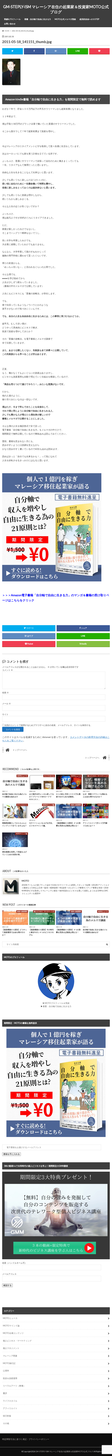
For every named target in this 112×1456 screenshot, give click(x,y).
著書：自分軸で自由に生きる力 (37, 19)
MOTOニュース (10, 1318)
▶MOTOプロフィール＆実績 (56, 1003)
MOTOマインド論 (11, 1325)
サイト (5, 714)
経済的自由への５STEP (89, 19)
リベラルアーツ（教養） (14, 1385)
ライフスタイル (10, 1401)
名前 (5, 692)
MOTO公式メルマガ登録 (65, 19)
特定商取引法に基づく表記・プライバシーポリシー (25, 1439)
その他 (6, 1423)
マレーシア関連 (10, 1355)
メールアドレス (9, 1274)
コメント (7, 670)
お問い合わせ (9, 24)
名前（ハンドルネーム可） (14, 1263)
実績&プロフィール (12, 19)
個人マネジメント (11, 1348)
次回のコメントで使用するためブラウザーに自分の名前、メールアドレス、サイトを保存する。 (48, 725)
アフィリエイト (10, 1408)
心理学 (6, 1370)
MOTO (25, 880)
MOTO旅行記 (9, 1363)
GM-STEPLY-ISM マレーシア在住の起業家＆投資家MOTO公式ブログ (56, 9)
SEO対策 (7, 1416)
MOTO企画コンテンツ (13, 1333)
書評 (5, 1393)
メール (6, 703)
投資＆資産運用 (10, 1378)
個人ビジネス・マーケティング (17, 1340)
